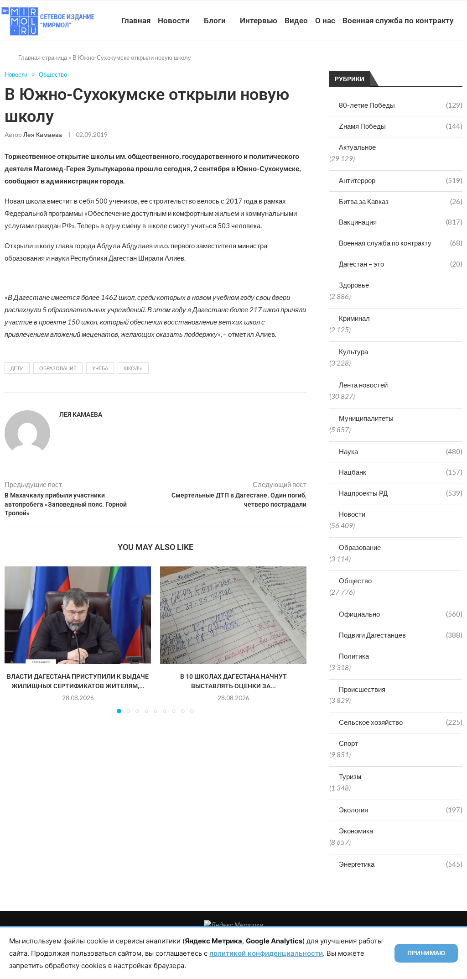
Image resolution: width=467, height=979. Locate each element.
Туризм (350, 776)
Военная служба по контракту (397, 20)
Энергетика (400, 864)
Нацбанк (400, 472)
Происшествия (362, 689)
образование (58, 368)
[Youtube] (414, 62)
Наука (400, 451)
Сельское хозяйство (400, 722)
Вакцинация (400, 222)
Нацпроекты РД (400, 493)
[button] (17, 639)
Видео (296, 20)
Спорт (348, 743)
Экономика (356, 831)
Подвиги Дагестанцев (400, 635)
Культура (353, 351)
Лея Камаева (42, 134)
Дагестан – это (400, 264)
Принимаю (426, 953)
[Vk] (424, 62)
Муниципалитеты (366, 418)
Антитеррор (400, 180)
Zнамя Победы (400, 126)
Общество (355, 580)
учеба (100, 368)
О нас (325, 20)
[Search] (462, 62)
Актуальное (357, 147)
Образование (360, 547)
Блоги (215, 20)
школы (133, 368)
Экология (400, 810)
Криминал (354, 318)
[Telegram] (433, 62)
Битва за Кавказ (400, 201)
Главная (135, 20)
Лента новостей (363, 385)
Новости (174, 20)
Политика (354, 656)
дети (17, 368)
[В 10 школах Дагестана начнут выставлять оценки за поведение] (233, 615)
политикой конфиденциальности (266, 953)
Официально (400, 614)
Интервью (258, 20)
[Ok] (443, 62)
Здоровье (354, 285)
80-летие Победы (400, 105)
